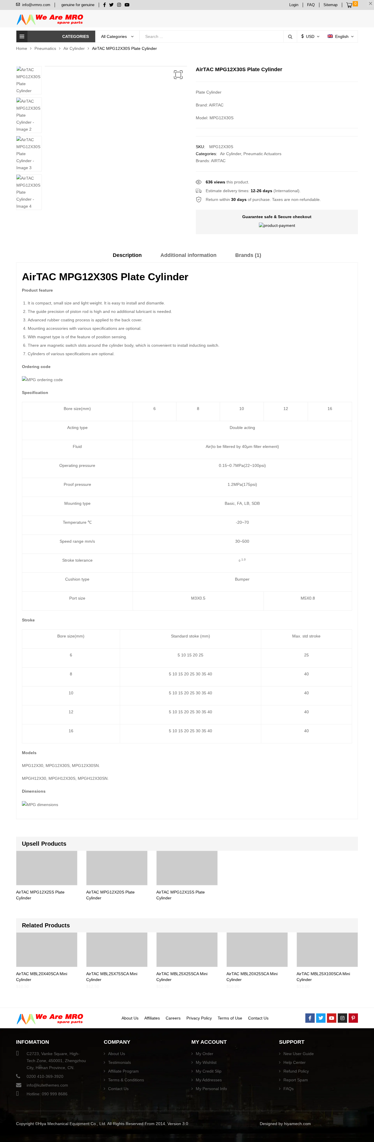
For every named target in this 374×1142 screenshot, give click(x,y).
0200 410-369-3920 (45, 1076)
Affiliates (152, 1018)
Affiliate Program (123, 1071)
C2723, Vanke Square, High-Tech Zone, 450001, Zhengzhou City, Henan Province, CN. (56, 1060)
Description (127, 255)
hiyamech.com (297, 1123)
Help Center (294, 1062)
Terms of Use (230, 1018)
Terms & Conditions (126, 1080)
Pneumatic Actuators (262, 153)
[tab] (127, 257)
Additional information (188, 255)
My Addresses (209, 1080)
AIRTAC (218, 160)
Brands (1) (248, 255)
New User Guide (298, 1053)
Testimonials (119, 1062)
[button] (178, 74)
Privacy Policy (199, 1018)
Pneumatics (45, 48)
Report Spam (295, 1080)
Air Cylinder (74, 48)
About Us (130, 1018)
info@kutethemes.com (47, 1085)
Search (290, 36)
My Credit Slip (208, 1071)
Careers (173, 1018)
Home (21, 48)
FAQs (288, 1088)
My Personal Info (211, 1088)
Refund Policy (296, 1071)
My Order (204, 1053)
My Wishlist (206, 1062)
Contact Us (258, 1018)
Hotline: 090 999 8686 (47, 1094)
